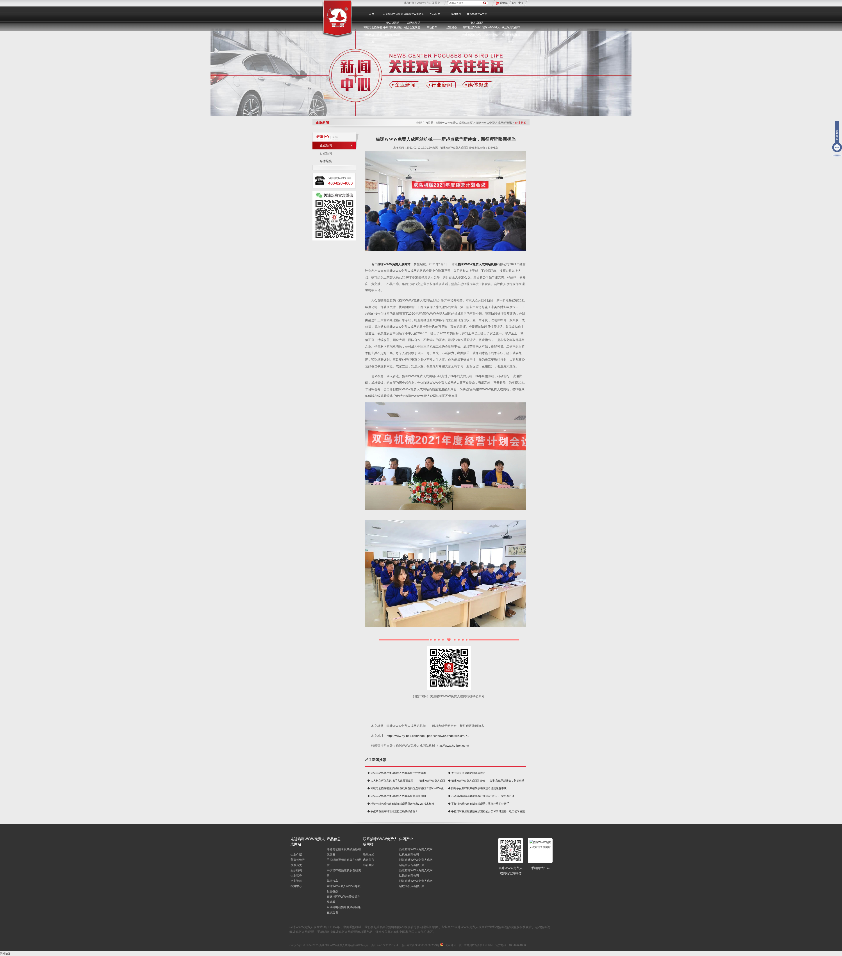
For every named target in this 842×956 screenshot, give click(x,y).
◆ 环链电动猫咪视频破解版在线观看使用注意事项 (396, 773)
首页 (371, 14)
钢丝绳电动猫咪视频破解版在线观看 (511, 34)
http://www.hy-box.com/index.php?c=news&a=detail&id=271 (428, 735)
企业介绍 (296, 854)
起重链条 (332, 891)
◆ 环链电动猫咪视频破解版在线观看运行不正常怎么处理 (481, 796)
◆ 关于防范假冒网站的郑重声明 (466, 773)
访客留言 (368, 859)
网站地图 (5, 953)
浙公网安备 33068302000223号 (420, 945)
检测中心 (296, 886)
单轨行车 (332, 880)
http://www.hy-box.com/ (453, 745)
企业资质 (296, 880)
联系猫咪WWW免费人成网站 (477, 18)
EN (514, 2)
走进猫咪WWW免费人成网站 (393, 18)
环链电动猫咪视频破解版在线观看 (373, 34)
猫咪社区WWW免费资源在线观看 (471, 34)
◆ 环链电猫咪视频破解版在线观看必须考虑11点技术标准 (400, 803)
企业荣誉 (296, 875)
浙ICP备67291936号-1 (384, 945)
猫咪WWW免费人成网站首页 (454, 122)
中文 (521, 2)
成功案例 (456, 14)
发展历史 (296, 865)
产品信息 (435, 14)
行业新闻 (326, 153)
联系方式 (368, 854)
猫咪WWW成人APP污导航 (343, 886)
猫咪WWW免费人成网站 (393, 264)
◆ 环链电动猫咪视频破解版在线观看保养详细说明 (396, 796)
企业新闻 (326, 145)
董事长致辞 (298, 859)
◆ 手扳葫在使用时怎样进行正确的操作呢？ (392, 811)
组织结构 (296, 870)
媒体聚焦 (326, 161)
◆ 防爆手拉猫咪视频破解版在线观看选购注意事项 (477, 788)
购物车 (504, 2)
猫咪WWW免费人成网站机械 (477, 264)
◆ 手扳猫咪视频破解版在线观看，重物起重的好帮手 (478, 803)
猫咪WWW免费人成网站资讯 (414, 18)
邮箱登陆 (368, 865)
